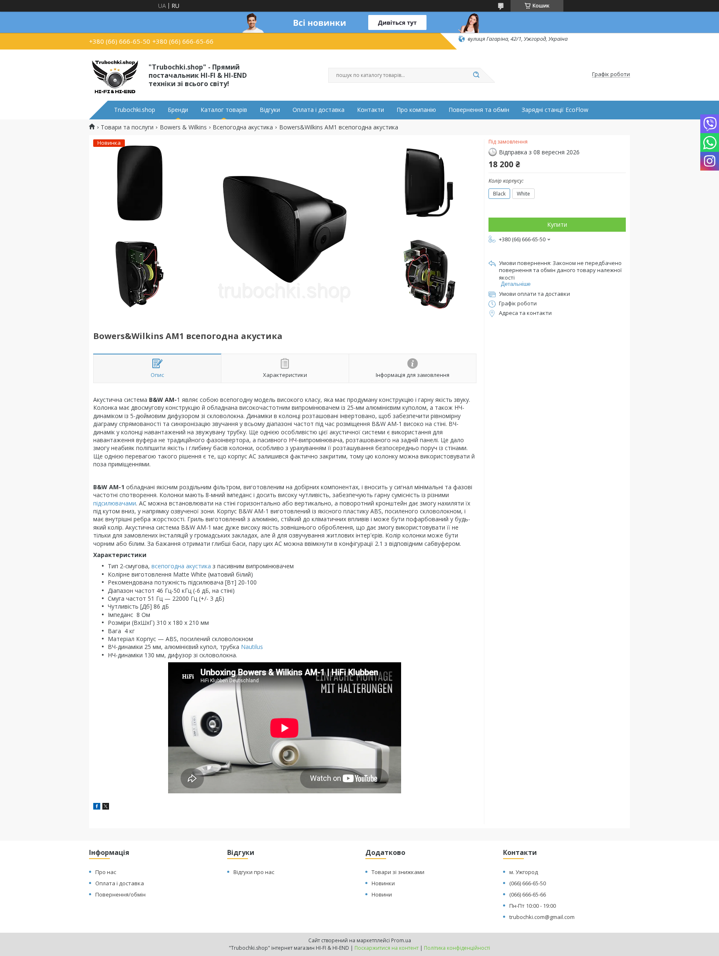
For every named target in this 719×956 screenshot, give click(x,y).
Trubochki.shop (134, 110)
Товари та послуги (127, 127)
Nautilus (252, 647)
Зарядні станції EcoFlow (555, 110)
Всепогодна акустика (243, 127)
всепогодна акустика (181, 566)
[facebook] (96, 807)
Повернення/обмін (120, 894)
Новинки (383, 883)
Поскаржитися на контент (387, 947)
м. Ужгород (523, 872)
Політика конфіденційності (457, 947)
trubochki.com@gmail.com (542, 917)
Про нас (105, 872)
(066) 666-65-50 (527, 883)
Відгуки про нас (253, 872)
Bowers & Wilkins (183, 127)
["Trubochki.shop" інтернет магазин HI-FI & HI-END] (115, 74)
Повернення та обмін (479, 110)
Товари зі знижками (398, 872)
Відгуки (270, 110)
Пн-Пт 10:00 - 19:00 (532, 905)
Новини (382, 894)
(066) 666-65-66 (527, 894)
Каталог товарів (224, 110)
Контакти (370, 110)
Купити (557, 224)
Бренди (178, 110)
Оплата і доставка (319, 110)
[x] (105, 807)
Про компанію (416, 110)
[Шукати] (476, 75)
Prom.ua (401, 940)
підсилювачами (114, 503)
